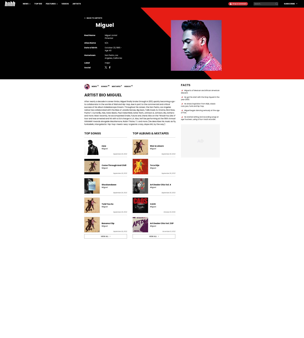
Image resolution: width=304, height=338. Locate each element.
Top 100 (38, 3)
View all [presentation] (104, 236)
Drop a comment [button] (239, 4)
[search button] (276, 4)
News (26, 3)
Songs (105, 86)
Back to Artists (94, 18)
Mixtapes (116, 86)
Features (51, 3)
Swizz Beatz (111, 112)
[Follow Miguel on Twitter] (106, 67)
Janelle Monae (129, 110)
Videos (65, 3)
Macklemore (116, 121)
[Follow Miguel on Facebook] (110, 67)
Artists (77, 3)
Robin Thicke (129, 121)
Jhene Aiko (147, 115)
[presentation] (105, 147)
